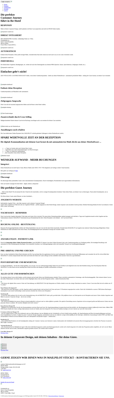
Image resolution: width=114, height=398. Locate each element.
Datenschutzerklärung (53, 396)
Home (5, 4)
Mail (16, 170)
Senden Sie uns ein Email (7, 382)
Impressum (61, 396)
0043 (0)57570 (7, 370)
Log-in (6, 10)
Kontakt (6, 9)
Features (6, 6)
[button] (3, 333)
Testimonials (7, 7)
